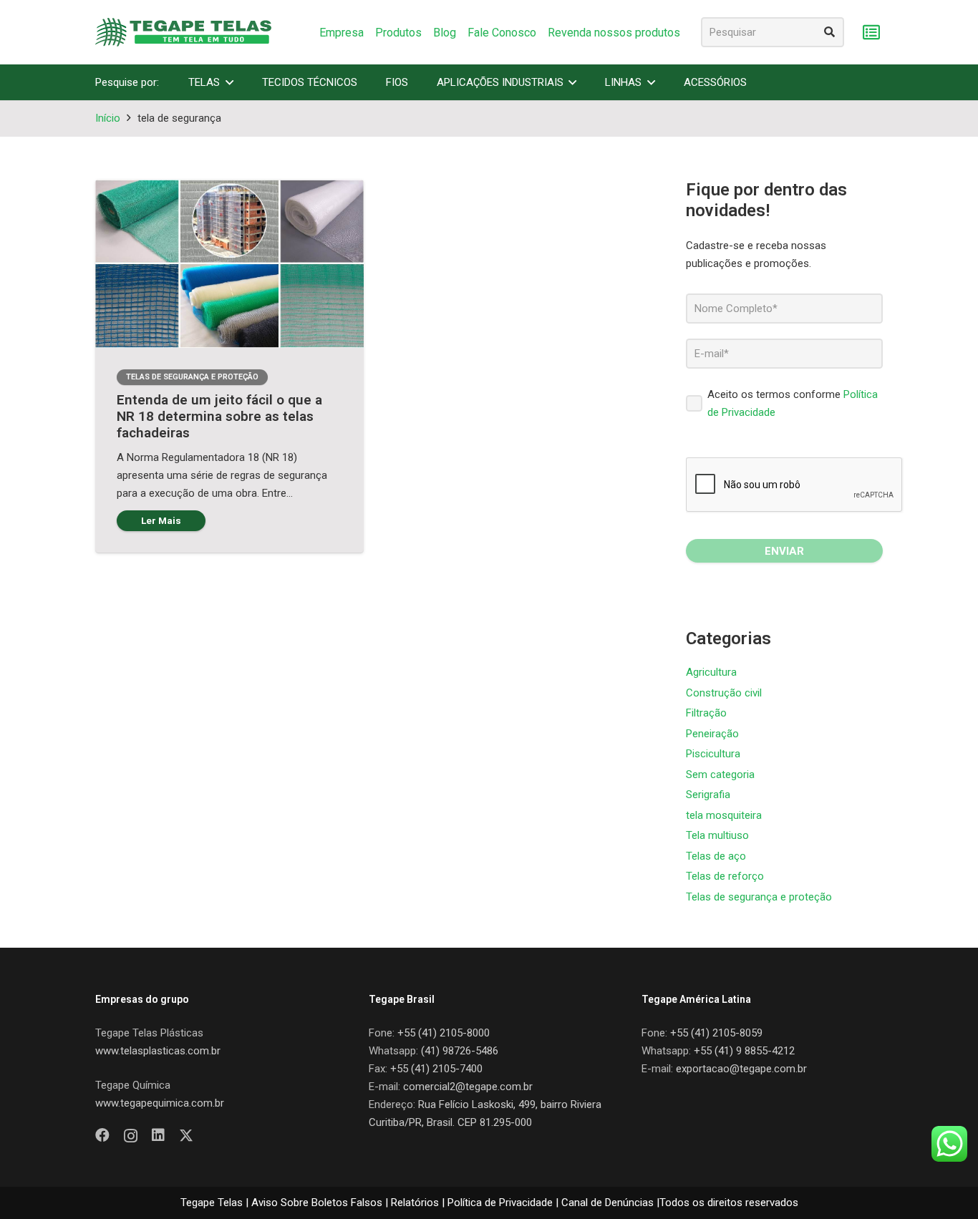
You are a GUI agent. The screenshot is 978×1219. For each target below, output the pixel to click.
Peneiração (712, 733)
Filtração (706, 712)
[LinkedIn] (158, 1135)
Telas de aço (716, 856)
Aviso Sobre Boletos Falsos (316, 1202)
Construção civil (724, 692)
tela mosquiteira (724, 815)
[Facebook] (102, 1135)
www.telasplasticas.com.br (158, 1050)
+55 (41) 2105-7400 (436, 1068)
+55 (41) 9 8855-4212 (744, 1050)
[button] (229, 82)
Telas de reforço (725, 876)
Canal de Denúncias (607, 1202)
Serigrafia (708, 794)
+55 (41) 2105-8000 (443, 1032)
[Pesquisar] (829, 32)
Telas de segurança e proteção (759, 896)
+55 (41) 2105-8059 (716, 1032)
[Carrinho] (871, 33)
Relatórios (415, 1202)
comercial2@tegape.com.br (468, 1086)
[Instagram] (130, 1136)
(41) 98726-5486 (459, 1050)
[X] (186, 1135)
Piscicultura (713, 753)
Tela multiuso (717, 835)
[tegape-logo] (183, 32)
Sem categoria (720, 774)
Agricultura (711, 672)
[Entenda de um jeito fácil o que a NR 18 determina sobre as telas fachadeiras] (229, 264)
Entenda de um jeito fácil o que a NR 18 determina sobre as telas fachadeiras (219, 416)
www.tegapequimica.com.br (159, 1103)
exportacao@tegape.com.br (741, 1068)
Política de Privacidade (500, 1202)
